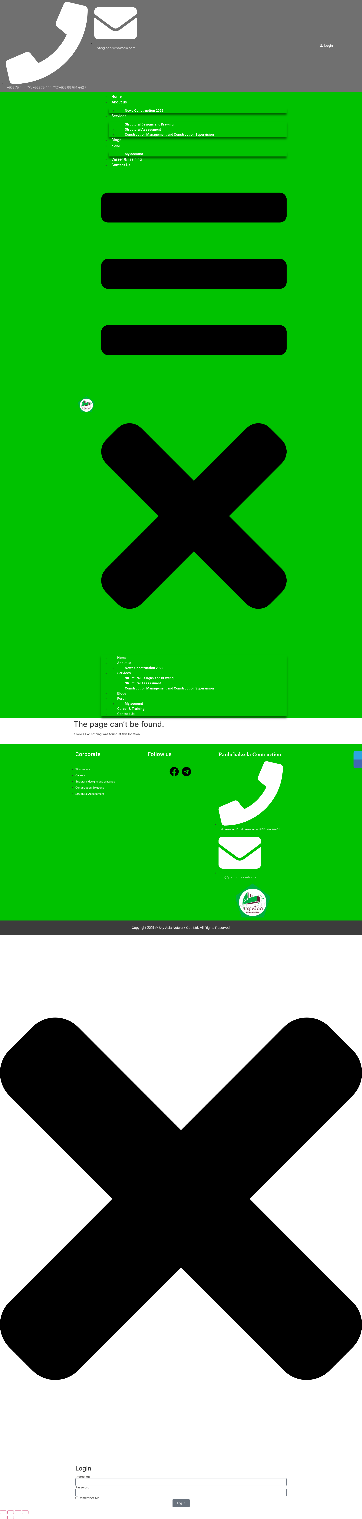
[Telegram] (186, 771)
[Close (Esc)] (25, 1512)
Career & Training (126, 159)
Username (82, 1476)
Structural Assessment (143, 129)
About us (119, 102)
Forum (117, 145)
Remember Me (88, 1497)
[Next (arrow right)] (10, 1517)
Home (116, 96)
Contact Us (120, 165)
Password (82, 1487)
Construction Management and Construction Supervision (169, 134)
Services (119, 116)
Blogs (116, 140)
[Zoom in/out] (3, 1512)
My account (134, 154)
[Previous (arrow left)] (3, 1517)
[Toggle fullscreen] (10, 1512)
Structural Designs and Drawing (149, 124)
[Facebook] (174, 771)
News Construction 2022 (144, 110)
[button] (194, 410)
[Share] (18, 1512)
